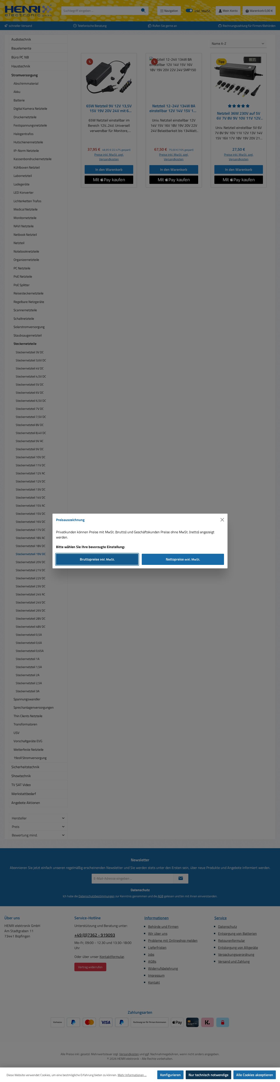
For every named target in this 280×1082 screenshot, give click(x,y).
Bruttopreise (97, 559)
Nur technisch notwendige (208, 1074)
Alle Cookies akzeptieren (254, 1074)
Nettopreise (183, 559)
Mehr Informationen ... (132, 1075)
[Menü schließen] (222, 519)
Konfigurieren (170, 1074)
